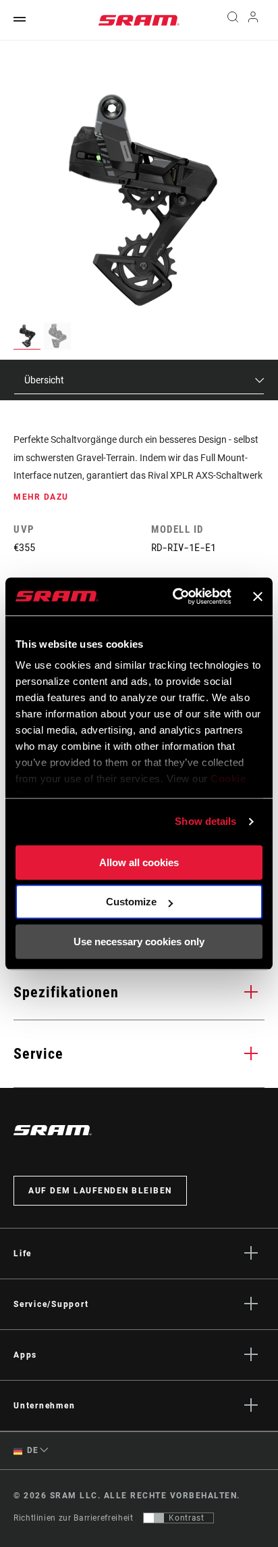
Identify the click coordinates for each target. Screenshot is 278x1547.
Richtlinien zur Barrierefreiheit (73, 1518)
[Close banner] (257, 596)
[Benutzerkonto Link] (253, 20)
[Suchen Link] (232, 20)
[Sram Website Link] (139, 20)
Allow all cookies (139, 862)
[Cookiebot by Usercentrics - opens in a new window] (175, 596)
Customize (131, 901)
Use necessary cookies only (139, 941)
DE (31, 1450)
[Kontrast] (154, 1518)
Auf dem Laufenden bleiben (100, 1190)
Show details (205, 821)
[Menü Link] (19, 20)
